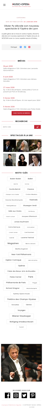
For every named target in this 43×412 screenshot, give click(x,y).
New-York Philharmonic (21, 254)
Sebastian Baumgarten (31, 288)
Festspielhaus (11, 205)
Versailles (15, 305)
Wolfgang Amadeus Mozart (22, 322)
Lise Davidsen (29, 232)
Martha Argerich (21, 249)
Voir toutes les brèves (21, 113)
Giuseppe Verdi (29, 205)
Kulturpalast (31, 227)
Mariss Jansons (31, 243)
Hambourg (31, 211)
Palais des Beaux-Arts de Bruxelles (21, 271)
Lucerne (11, 238)
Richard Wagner (13, 288)
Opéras (21, 265)
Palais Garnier (16, 277)
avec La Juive (14, 38)
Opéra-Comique (13, 260)
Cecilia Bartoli (14, 189)
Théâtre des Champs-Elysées (21, 299)
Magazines (13, 243)
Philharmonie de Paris (16, 282)
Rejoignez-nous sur (21, 390)
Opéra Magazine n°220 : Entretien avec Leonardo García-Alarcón (20, 69)
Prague (35, 283)
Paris (30, 277)
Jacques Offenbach (29, 216)
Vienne (29, 305)
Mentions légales (15, 405)
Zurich (21, 327)
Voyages (21, 310)
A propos (5, 405)
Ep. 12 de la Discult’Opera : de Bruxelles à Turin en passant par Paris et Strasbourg (20, 91)
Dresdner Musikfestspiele (14, 200)
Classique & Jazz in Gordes (12, 194)
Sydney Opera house (21, 294)
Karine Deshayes (14, 227)
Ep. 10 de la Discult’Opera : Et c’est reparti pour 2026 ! (22, 100)
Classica (30, 189)
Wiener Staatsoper (21, 316)
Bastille (16, 184)
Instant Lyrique (10, 216)
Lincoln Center (13, 232)
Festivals (34, 200)
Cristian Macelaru (31, 194)
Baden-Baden (15, 179)
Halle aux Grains (15, 211)
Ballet (30, 178)
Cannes (27, 184)
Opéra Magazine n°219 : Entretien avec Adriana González (19, 80)
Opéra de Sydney (32, 260)
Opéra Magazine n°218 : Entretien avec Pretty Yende (21, 109)
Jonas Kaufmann (21, 222)
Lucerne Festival (27, 238)
